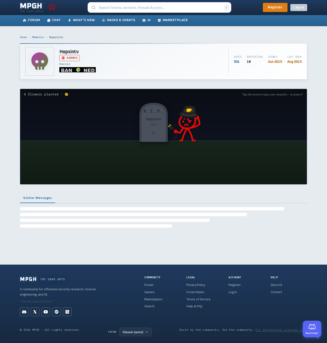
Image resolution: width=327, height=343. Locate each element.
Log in (299, 7)
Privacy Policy (195, 285)
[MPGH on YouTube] (45, 312)
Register (275, 7)
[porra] (52, 7)
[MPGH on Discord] (24, 312)
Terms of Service (198, 299)
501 (237, 62)
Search (149, 306)
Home (23, 37)
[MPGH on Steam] (56, 312)
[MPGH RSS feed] (67, 312)
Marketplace (153, 299)
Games (149, 292)
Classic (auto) (133, 332)
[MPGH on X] (35, 312)
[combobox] (160, 7)
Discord (276, 285)
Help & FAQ (194, 306)
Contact (276, 292)
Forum (148, 285)
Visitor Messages (37, 198)
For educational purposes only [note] (281, 329)
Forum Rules (195, 292)
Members (38, 37)
